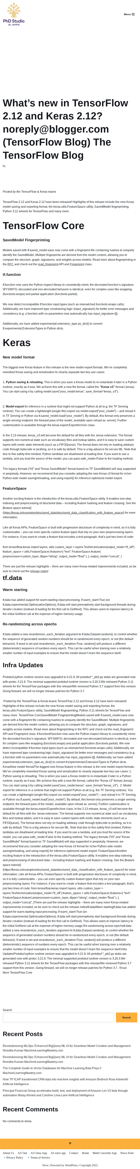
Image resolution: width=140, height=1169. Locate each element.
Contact (73, 1153)
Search (7, 1010)
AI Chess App (39, 1153)
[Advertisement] (70, 58)
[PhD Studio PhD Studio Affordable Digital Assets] (14, 14)
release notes (39, 571)
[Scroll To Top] (70, 1144)
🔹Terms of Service (38, 1157)
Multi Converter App (105, 1153)
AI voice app (58, 1153)
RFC (10, 264)
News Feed (126, 1153)
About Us (8, 1153)
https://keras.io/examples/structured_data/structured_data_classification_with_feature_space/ (63, 512)
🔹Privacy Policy (13, 1157)
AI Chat (22, 1153)
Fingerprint (77, 264)
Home (85, 1153)
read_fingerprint (48, 264)
